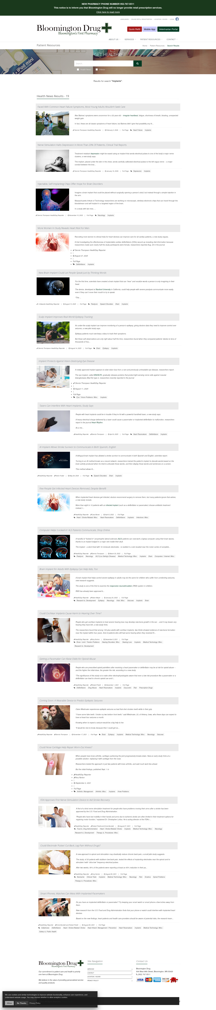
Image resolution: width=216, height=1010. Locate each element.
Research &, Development (86, 600)
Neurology (101, 215)
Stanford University (103, 289)
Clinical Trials (91, 877)
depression (95, 153)
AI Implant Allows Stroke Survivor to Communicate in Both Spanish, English (77, 446)
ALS (119, 538)
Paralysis (94, 304)
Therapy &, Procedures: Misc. (107, 832)
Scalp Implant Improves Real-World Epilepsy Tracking (65, 316)
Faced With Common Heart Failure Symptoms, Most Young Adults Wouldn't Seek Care (81, 106)
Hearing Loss (127, 642)
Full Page (125, 130)
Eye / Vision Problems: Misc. (87, 397)
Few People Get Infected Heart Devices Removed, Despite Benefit (72, 488)
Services (129, 39)
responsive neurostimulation (121, 586)
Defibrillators (80, 264)
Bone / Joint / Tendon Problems (88, 642)
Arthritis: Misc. (101, 791)
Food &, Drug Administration (87, 829)
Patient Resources (150, 39)
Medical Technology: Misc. (127, 556)
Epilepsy (106, 348)
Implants (148, 130)
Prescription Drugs (146, 687)
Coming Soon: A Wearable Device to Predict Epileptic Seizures (70, 700)
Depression (137, 171)
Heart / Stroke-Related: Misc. (87, 517)
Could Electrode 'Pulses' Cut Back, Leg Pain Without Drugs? (70, 845)
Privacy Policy (92, 980)
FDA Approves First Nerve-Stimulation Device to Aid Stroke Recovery (75, 799)
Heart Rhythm (97, 422)
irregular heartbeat (130, 115)
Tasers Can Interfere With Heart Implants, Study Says (66, 405)
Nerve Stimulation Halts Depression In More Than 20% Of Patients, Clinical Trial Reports (82, 144)
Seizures (130, 600)
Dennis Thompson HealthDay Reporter (90, 250)
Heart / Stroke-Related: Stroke (111, 829)
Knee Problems (123, 791)
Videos (102, 69)
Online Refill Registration (141, 19)
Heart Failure (137, 130)
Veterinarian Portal (168, 29)
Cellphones (45, 928)
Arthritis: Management (85, 791)
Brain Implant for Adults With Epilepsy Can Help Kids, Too (68, 569)
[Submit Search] (137, 64)
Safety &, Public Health (47, 931)
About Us (113, 39)
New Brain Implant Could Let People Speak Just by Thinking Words (72, 272)
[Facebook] (179, 1001)
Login (172, 19)
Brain (117, 304)
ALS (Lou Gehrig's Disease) (106, 556)
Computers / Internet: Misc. (165, 556)
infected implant (112, 505)
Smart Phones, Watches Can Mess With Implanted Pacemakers (72, 893)
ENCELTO (98, 375)
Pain (135, 687)
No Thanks (21, 1003)
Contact (171, 39)
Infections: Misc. (142, 517)
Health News (85, 69)
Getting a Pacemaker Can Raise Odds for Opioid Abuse (67, 658)
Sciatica (148, 877)
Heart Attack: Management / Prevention (102, 928)
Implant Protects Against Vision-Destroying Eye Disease (66, 361)
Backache (80, 877)
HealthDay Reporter (83, 774)
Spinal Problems (159, 877)
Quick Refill (134, 29)
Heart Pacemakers (140, 434)
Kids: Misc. (121, 600)
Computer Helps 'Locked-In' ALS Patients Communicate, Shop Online (74, 530)
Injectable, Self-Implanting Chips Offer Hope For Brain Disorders (70, 183)
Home (144, 45)
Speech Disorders (106, 304)
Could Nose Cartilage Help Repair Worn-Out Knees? (65, 747)
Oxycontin (127, 687)
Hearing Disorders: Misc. (111, 642)
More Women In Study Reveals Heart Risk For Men (63, 228)
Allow (9, 1003)
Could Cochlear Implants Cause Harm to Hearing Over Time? (70, 613)
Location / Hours (160, 19)
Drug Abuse (92, 687)
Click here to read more (108, 12)
